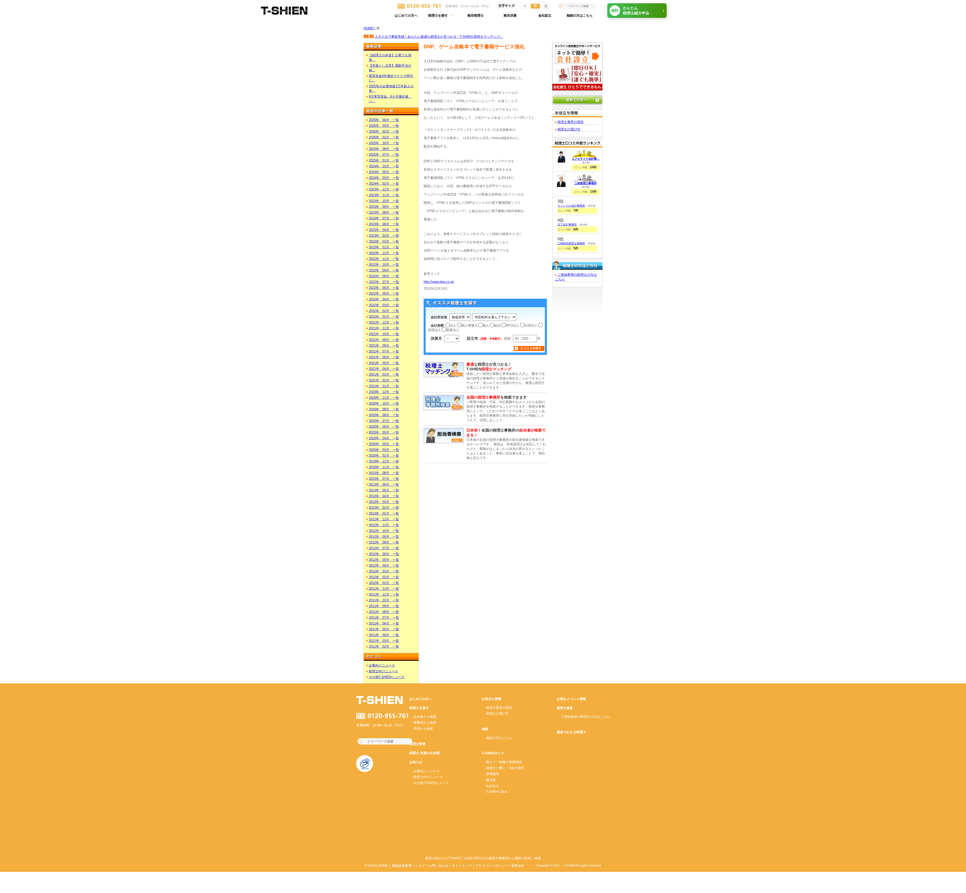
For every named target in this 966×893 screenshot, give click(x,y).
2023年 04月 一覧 (384, 230)
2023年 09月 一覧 (384, 207)
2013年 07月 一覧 (384, 479)
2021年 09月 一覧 (384, 340)
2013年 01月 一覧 (384, 513)
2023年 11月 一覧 (384, 195)
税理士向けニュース (383, 671)
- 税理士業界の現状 (498, 708)
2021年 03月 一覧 (384, 374)
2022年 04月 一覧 (384, 299)
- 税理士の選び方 (496, 713)
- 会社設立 (491, 786)
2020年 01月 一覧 (384, 455)
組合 (497, 325)
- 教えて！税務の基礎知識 (503, 762)
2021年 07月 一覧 (384, 351)
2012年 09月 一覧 (384, 536)
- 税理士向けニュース (427, 777)
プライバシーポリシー (491, 866)
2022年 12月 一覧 (384, 253)
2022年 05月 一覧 (384, 293)
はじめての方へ (406, 15)
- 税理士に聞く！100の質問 (504, 768)
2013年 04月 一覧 (384, 496)
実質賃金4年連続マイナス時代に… (391, 78)
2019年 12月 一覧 (384, 461)
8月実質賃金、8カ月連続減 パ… (390, 99)
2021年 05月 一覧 (384, 363)
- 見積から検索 (422, 728)
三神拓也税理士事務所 (571, 243)
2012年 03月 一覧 (384, 571)
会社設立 (544, 15)
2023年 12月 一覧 (384, 189)
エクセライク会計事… (585, 158)
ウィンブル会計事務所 (571, 205)
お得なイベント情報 (571, 699)
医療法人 (452, 330)
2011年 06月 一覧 (384, 623)
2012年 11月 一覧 (384, 525)
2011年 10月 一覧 (384, 600)
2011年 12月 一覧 (384, 589)
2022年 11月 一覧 (384, 259)
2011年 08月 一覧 (384, 612)
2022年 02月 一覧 (384, 311)
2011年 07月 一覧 (384, 617)
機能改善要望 (402, 866)
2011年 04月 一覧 (384, 635)
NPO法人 (512, 325)
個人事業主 (469, 325)
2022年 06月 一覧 (384, 288)
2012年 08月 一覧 (384, 542)
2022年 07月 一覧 (384, 282)
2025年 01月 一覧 (384, 160)
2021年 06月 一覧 (384, 357)
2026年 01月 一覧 (384, 137)
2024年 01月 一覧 (384, 183)
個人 (486, 325)
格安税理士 (475, 15)
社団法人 (531, 325)
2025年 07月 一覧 (384, 155)
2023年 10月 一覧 (384, 201)
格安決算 (510, 15)
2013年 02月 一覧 (384, 508)
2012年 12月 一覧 (384, 519)
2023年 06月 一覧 (384, 224)
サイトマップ (461, 866)
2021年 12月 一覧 (384, 322)
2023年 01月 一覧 (384, 247)
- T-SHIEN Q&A (495, 792)
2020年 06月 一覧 (384, 427)
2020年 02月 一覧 (384, 450)
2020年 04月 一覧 (384, 438)
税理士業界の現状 (570, 122)
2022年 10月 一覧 (384, 264)
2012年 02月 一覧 (384, 577)
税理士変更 (417, 744)
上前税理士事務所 (586, 183)
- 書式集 (490, 780)
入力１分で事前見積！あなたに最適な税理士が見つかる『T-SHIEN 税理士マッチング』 (439, 36)
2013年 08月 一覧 (384, 473)
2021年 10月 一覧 (384, 334)
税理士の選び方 (568, 129)
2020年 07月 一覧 (384, 421)
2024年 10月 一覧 (384, 166)
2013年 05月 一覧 (384, 490)
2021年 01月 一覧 (384, 386)
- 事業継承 (491, 774)
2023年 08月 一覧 (384, 212)
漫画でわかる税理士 (571, 732)
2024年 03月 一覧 (384, 178)
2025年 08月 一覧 (384, 149)
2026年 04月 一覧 (384, 120)
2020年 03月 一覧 (384, 444)
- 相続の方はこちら (498, 738)
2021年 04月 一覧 (384, 369)
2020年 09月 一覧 (384, 409)
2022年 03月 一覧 (384, 305)
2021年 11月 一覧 (384, 328)
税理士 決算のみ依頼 (424, 753)
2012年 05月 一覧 (384, 560)
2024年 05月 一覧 (384, 172)
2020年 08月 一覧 (384, 415)
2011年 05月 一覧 (384, 629)
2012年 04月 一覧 (384, 565)
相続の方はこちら (580, 15)
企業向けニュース (382, 665)
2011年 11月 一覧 (384, 594)
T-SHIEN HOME (376, 866)
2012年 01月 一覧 (384, 583)
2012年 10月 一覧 (384, 531)
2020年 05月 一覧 (384, 432)
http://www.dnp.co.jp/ (439, 282)
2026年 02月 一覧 (384, 131)
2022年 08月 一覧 (384, 276)
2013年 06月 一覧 (384, 484)
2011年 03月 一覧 (384, 641)
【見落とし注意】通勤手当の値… (390, 68)
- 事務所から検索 (423, 722)
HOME (368, 28)
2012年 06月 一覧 (384, 554)
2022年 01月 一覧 (384, 317)
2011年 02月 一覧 (384, 646)
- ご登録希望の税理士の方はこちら (584, 717)
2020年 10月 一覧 (384, 403)
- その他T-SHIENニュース (430, 783)
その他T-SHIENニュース (387, 677)
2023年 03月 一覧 (384, 236)
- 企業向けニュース (425, 771)
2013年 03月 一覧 (384, 502)
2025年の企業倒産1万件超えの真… (391, 88)
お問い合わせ (438, 866)
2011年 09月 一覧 (384, 606)
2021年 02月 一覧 (384, 380)
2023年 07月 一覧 (384, 218)
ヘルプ (420, 866)
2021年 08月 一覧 (384, 345)
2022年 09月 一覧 (384, 270)
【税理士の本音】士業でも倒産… (390, 57)
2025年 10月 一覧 (384, 143)
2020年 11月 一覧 (384, 398)
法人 (453, 325)
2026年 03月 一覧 (384, 126)
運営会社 (518, 866)
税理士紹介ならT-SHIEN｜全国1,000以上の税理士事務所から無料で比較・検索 (483, 858)
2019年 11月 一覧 (384, 467)
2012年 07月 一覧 (384, 548)
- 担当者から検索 (423, 717)
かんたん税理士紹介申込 (630, 10)
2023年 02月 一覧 (384, 241)
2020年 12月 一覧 (384, 392)
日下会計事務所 (567, 224)
